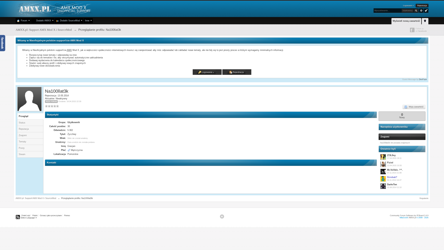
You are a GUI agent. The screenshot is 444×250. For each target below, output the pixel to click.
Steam (22, 154)
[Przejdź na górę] (222, 216)
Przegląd (23, 116)
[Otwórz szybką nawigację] (425, 20)
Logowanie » (408, 6)
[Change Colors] (426, 10)
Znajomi (23, 135)
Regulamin (424, 198)
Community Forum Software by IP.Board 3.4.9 (409, 215)
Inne (87, 20)
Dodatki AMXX (43, 20)
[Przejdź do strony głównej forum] (54, 8)
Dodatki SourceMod (69, 20)
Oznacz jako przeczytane (51, 215)
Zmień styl (25, 215)
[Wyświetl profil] (383, 157)
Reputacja (24, 129)
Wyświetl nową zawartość (406, 21)
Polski (34, 215)
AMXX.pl (412, 217)
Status (22, 122)
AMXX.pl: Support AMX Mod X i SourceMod (36, 198)
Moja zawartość (415, 107)
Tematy (22, 141)
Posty (22, 148)
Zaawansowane (421, 10)
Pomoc (67, 215)
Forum (23, 20)
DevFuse (423, 79)
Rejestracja (422, 6)
